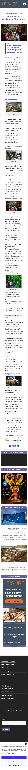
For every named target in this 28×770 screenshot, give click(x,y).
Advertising (5, 671)
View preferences (14, 766)
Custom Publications (8, 692)
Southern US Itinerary (17, 22)
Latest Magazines (7, 688)
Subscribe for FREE (7, 664)
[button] (26, 743)
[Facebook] (10, 446)
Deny (14, 761)
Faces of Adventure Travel (14, 565)
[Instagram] (15, 446)
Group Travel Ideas (7, 698)
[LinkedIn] (18, 446)
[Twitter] (13, 446)
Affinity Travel (8, 22)
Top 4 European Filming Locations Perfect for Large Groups (14, 528)
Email (3, 720)
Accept (14, 757)
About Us (4, 667)
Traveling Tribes (6, 695)
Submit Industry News (8, 674)
